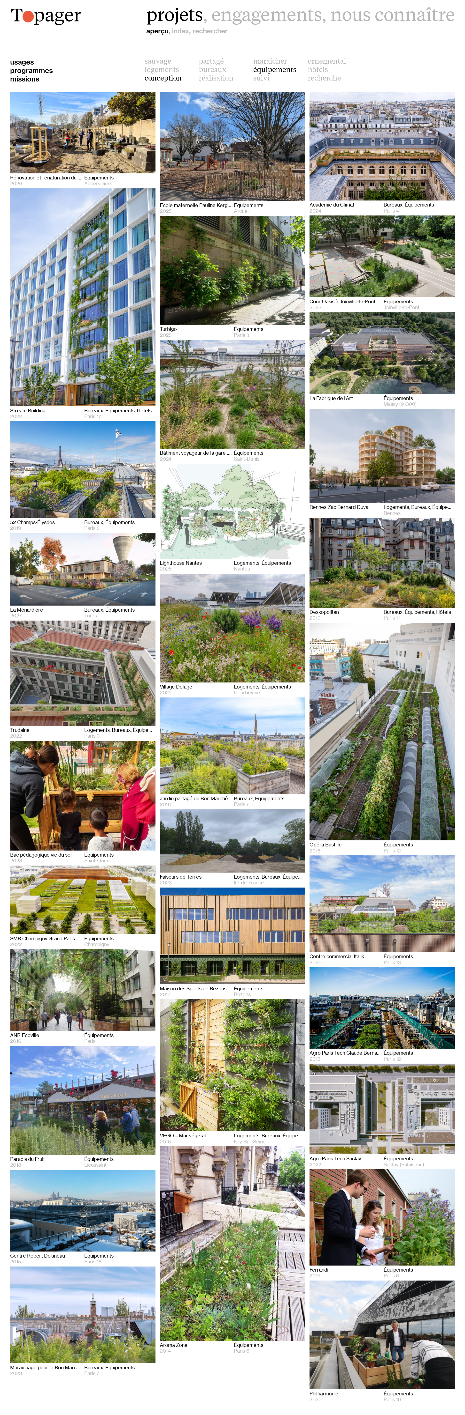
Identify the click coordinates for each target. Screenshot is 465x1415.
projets (174, 16)
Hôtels (318, 70)
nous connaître (393, 16)
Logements (162, 70)
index (180, 31)
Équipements (274, 70)
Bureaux (212, 70)
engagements (266, 16)
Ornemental (327, 61)
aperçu (157, 31)
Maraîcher (270, 61)
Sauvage (158, 61)
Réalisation (216, 78)
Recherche (324, 78)
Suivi (261, 78)
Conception (163, 78)
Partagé (211, 61)
